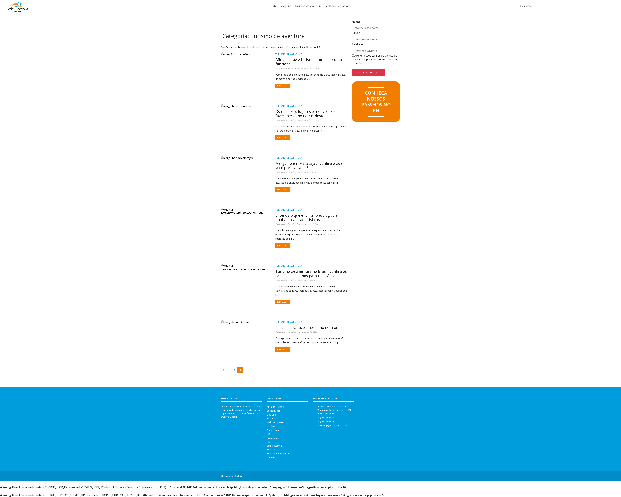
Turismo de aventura (308, 6)
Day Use (271, 414)
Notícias (271, 426)
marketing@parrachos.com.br (332, 425)
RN (268, 441)
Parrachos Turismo (295, 68)
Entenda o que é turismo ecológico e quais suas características (306, 217)
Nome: (356, 21)
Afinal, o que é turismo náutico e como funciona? (308, 61)
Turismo (271, 449)
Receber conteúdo (368, 72)
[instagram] (381, 476)
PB (268, 434)
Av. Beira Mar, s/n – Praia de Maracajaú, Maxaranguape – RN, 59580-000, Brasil (334, 410)
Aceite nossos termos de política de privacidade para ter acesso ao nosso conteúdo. (374, 59)
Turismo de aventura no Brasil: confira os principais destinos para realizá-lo (311, 273)
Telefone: (357, 44)
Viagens (286, 6)
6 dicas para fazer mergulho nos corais (309, 327)
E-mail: (356, 33)
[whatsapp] (394, 476)
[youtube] (385, 476)
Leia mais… (282, 85)
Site (274, 6)
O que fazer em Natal (278, 430)
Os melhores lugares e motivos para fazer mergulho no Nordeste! (306, 113)
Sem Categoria (274, 445)
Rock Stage (240, 476)
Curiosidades (273, 410)
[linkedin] (390, 476)
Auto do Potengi (275, 406)
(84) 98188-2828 (325, 421)
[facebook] (377, 476)
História (271, 418)
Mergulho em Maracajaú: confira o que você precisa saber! (308, 165)
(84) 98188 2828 (325, 417)
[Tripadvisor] (398, 476)
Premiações (273, 437)
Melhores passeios (337, 6)
